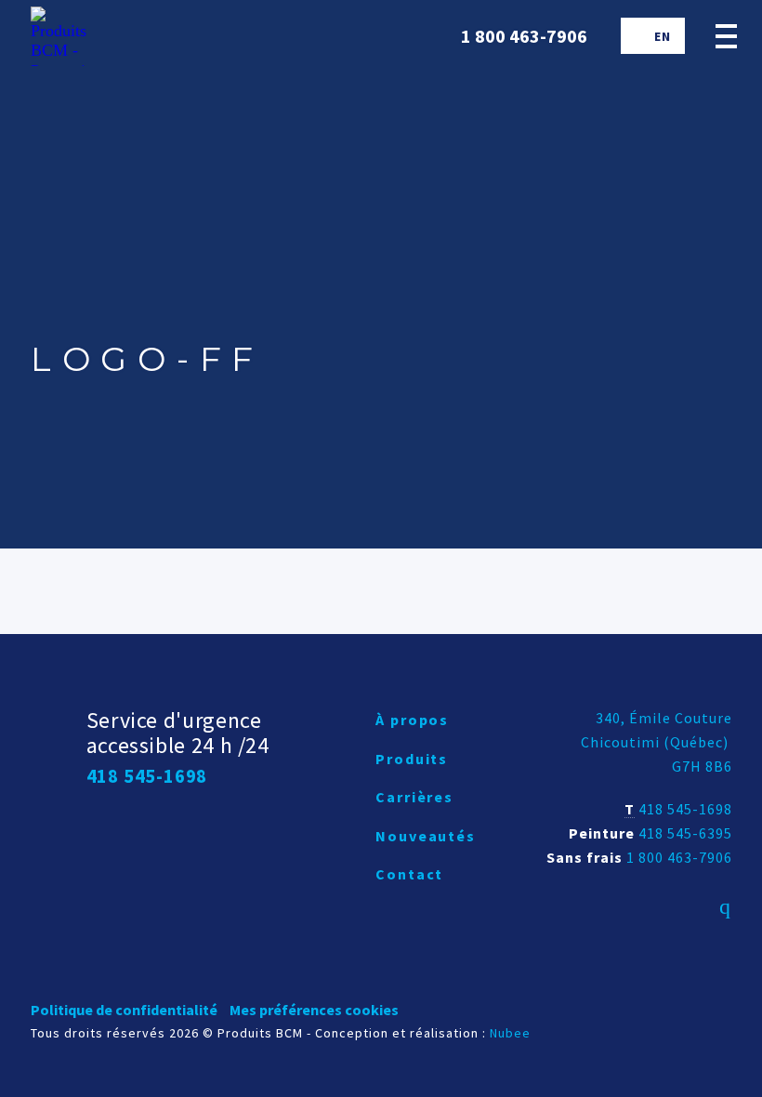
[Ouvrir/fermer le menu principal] (726, 36)
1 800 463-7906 (679, 857)
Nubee (510, 1032)
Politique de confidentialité (124, 1009)
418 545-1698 (685, 809)
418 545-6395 (685, 833)
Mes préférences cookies (314, 1009)
